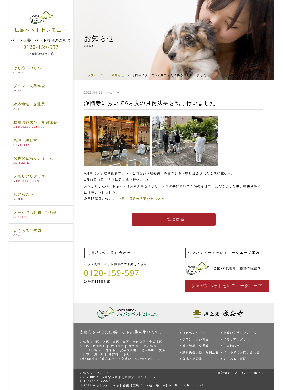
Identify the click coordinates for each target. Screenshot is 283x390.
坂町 (126, 354)
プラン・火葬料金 (29, 88)
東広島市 (150, 346)
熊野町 (114, 354)
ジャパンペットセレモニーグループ (226, 286)
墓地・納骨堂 (25, 142)
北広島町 (148, 350)
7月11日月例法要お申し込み (141, 199)
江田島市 (94, 350)
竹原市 (110, 350)
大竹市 (134, 346)
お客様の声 (23, 196)
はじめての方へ (27, 70)
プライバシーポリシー (250, 373)
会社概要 (224, 373)
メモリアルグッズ (29, 178)
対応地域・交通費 (29, 106)
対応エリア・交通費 (116, 358)
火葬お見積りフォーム (33, 160)
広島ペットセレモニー (41, 29)
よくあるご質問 (27, 233)
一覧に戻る (174, 219)
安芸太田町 (128, 350)
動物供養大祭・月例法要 (35, 124)
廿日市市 (117, 346)
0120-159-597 (41, 47)
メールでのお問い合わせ (35, 214)
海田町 (99, 354)
